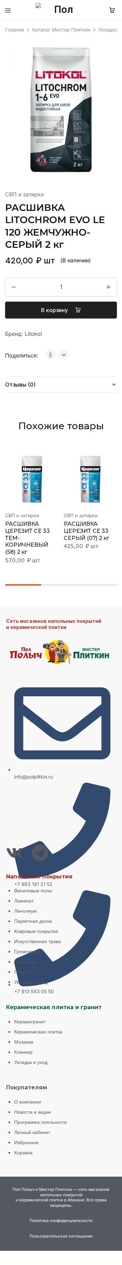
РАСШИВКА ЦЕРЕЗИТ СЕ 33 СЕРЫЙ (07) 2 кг (86, 531)
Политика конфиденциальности (61, 1220)
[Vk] (14, 853)
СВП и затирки (24, 194)
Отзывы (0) (20, 384)
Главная (14, 29)
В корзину (55, 310)
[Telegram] (40, 853)
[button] (54, 461)
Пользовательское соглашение (61, 1236)
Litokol (33, 333)
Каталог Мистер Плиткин (61, 29)
